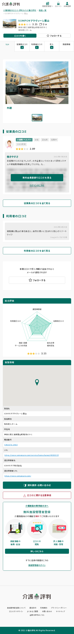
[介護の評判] (11, 4)
